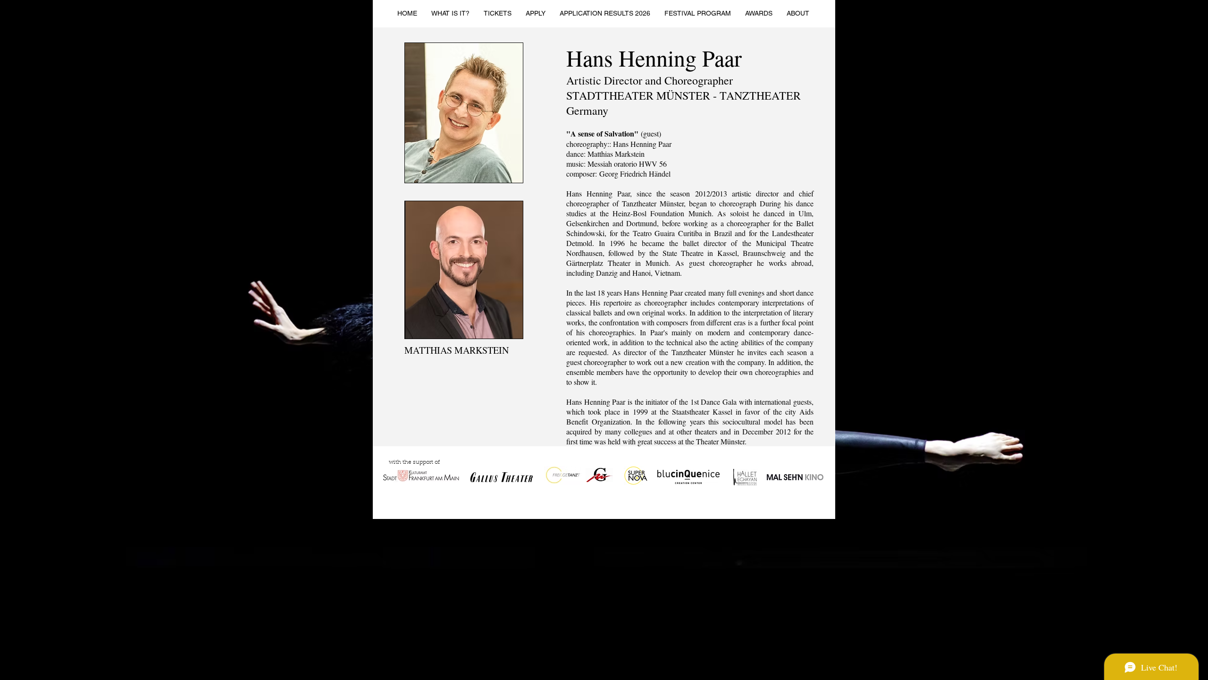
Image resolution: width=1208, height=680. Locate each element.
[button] (498, 13)
